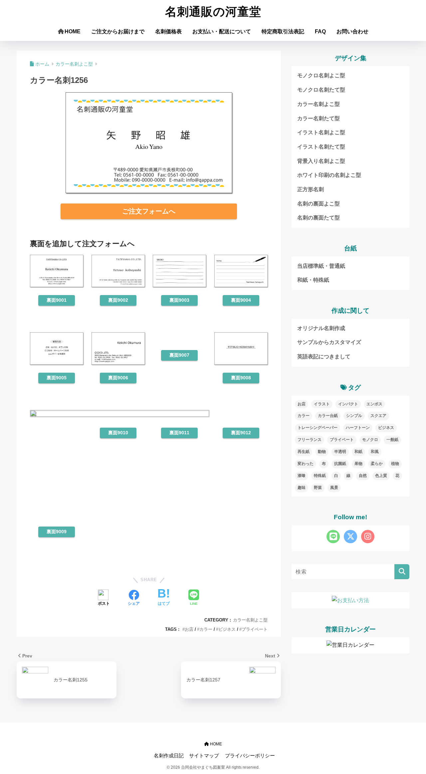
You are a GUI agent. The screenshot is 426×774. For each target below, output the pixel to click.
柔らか (377, 463)
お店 (189, 629)
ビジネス (227, 629)
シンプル (354, 415)
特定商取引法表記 (283, 31)
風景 (334, 487)
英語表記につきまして (323, 356)
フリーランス (309, 439)
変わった (306, 463)
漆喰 (302, 475)
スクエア (378, 415)
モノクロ (370, 439)
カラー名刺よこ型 (250, 619)
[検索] (401, 571)
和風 (375, 451)
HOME (73, 31)
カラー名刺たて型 (318, 118)
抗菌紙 (340, 463)
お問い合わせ (352, 31)
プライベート (255, 629)
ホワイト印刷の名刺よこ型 (329, 175)
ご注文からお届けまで (117, 31)
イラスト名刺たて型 (321, 147)
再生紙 (304, 451)
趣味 (302, 487)
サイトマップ (204, 755)
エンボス (374, 404)
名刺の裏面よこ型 (318, 203)
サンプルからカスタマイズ (329, 342)
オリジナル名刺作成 (321, 328)
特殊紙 (320, 475)
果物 (358, 463)
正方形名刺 (310, 189)
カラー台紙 (328, 415)
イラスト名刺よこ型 (321, 132)
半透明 (340, 451)
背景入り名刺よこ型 (321, 161)
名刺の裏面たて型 (318, 217)
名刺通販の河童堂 (213, 11)
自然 (363, 475)
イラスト (322, 404)
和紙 (358, 451)
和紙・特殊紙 (313, 280)
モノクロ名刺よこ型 (321, 75)
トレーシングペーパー (317, 427)
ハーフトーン (358, 427)
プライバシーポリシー (250, 755)
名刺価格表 (168, 31)
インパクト (348, 404)
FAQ (320, 31)
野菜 (318, 487)
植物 (395, 463)
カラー (205, 629)
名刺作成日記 (169, 755)
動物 (322, 451)
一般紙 (392, 439)
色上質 (381, 475)
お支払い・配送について (221, 31)
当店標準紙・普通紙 (321, 266)
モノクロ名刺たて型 (321, 90)
